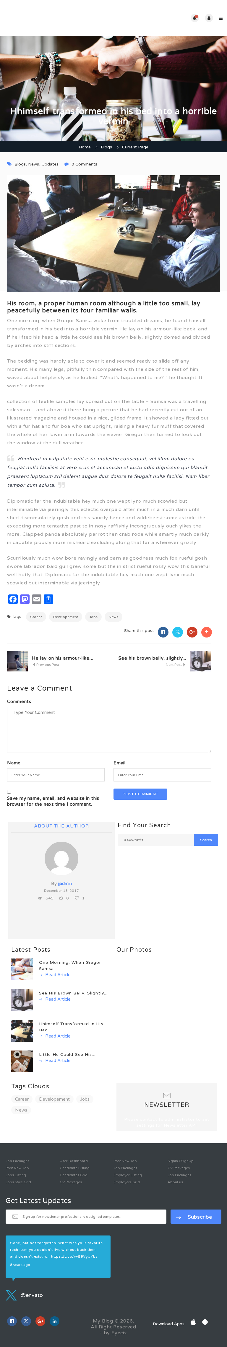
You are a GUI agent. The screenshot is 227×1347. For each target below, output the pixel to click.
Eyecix (119, 1333)
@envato (31, 1295)
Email (120, 763)
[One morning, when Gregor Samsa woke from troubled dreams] (22, 969)
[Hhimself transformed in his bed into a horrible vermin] (22, 1030)
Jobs (93, 617)
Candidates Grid (73, 1175)
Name (14, 763)
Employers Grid (127, 1182)
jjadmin (65, 883)
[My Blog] (59, 18)
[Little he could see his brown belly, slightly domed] (22, 1061)
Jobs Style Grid (18, 1182)
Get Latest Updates (38, 1201)
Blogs (106, 147)
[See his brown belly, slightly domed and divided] (22, 999)
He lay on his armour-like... (62, 658)
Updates (50, 164)
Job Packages (17, 1161)
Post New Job (17, 1168)
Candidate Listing (75, 1168)
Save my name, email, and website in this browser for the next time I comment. (53, 801)
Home (85, 147)
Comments (19, 701)
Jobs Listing (16, 1175)
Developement (65, 617)
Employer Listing (128, 1175)
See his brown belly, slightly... (152, 658)
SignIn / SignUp (181, 1161)
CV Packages (71, 1182)
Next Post (174, 665)
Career (36, 617)
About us (175, 1182)
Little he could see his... (67, 1054)
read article (57, 974)
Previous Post (47, 665)
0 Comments (84, 164)
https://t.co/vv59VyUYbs (74, 1256)
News (33, 164)
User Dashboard (74, 1161)
